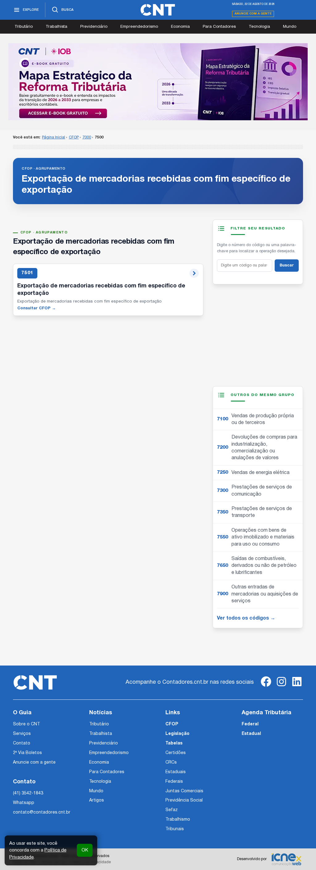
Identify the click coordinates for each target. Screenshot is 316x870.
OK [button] (84, 850)
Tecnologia (259, 27)
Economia (180, 27)
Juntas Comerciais (184, 791)
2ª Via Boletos (27, 753)
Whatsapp (23, 803)
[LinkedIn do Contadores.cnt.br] (297, 686)
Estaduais (175, 772)
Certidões (175, 753)
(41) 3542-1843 (28, 793)
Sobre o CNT (26, 724)
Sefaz (171, 810)
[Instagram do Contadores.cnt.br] (281, 686)
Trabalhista (56, 27)
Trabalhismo (177, 820)
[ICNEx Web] (286, 859)
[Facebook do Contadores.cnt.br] (266, 686)
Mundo (289, 27)
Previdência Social (184, 800)
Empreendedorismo (139, 27)
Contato (21, 743)
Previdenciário (93, 27)
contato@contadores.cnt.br (41, 812)
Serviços (22, 734)
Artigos (96, 800)
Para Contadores (219, 27)
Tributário (24, 27)
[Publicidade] (158, 81)
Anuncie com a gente (253, 13)
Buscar (287, 265)
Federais (174, 782)
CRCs (171, 763)
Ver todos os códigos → (246, 618)
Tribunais (174, 829)
